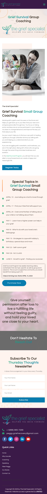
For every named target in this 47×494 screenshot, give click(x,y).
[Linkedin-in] (22, 439)
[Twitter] (10, 439)
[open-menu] (44, 4)
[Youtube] (28, 439)
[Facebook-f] (4, 439)
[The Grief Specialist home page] (10, 4)
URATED (39, 491)
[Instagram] (16, 439)
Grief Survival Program (14, 156)
